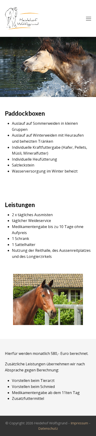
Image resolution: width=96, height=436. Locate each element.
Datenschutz (48, 428)
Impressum (79, 423)
